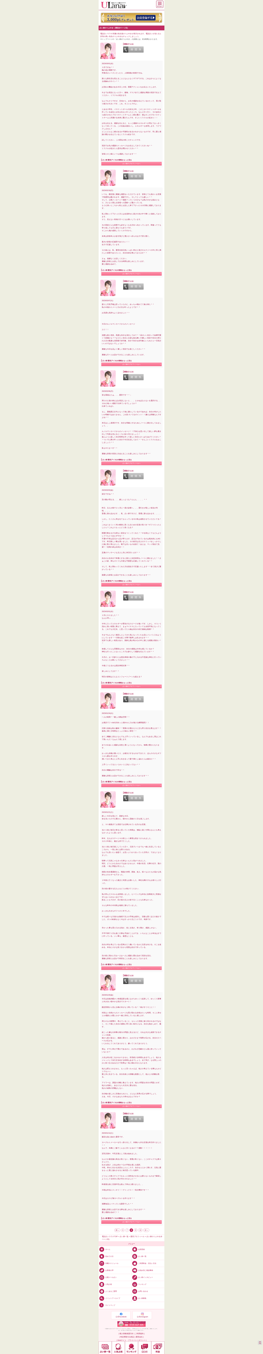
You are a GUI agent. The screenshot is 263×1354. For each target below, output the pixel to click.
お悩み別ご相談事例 (145, 1270)
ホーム (107, 1249)
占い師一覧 (142, 1256)
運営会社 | (140, 1337)
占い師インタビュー (145, 1277)
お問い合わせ (143, 1291)
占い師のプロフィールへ (131, 163)
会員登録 (141, 1249)
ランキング (142, 1284)
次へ (146, 1230)
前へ (117, 1230)
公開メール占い (111, 1277)
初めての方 (109, 1256)
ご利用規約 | (140, 1334)
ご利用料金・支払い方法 (147, 1263)
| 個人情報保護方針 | (126, 1334)
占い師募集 (142, 1298)
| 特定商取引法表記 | (127, 1337)
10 (140, 1230)
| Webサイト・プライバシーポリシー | (131, 1340)
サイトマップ (110, 1305)
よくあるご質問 (111, 1291)
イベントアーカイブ (112, 1298)
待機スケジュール (111, 1263)
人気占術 (108, 1284)
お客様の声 (109, 1270)
